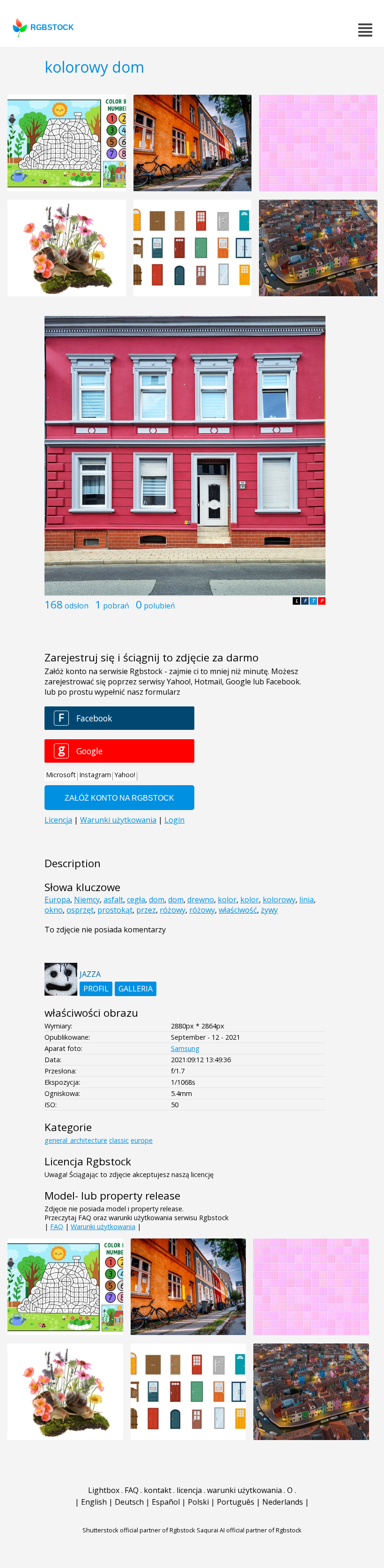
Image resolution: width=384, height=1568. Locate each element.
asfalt (113, 899)
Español (166, 1502)
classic (119, 1140)
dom (156, 899)
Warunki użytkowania (103, 1226)
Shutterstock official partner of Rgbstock (138, 1530)
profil (96, 988)
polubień (159, 605)
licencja (189, 1490)
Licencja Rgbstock (87, 1161)
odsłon (77, 605)
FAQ (56, 1226)
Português (235, 1502)
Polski (198, 1502)
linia (306, 899)
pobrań (116, 605)
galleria (135, 988)
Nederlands (282, 1502)
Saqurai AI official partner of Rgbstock (249, 1530)
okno (53, 910)
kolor (227, 899)
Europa (57, 899)
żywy (269, 910)
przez (146, 910)
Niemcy (87, 899)
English (94, 1502)
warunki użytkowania (244, 1490)
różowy (172, 910)
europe (142, 1140)
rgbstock (52, 27)
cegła (136, 899)
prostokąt (115, 910)
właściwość (238, 910)
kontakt (157, 1490)
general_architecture (75, 1140)
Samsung (185, 1048)
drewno (200, 899)
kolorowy (279, 899)
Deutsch (129, 1502)
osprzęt (80, 910)
